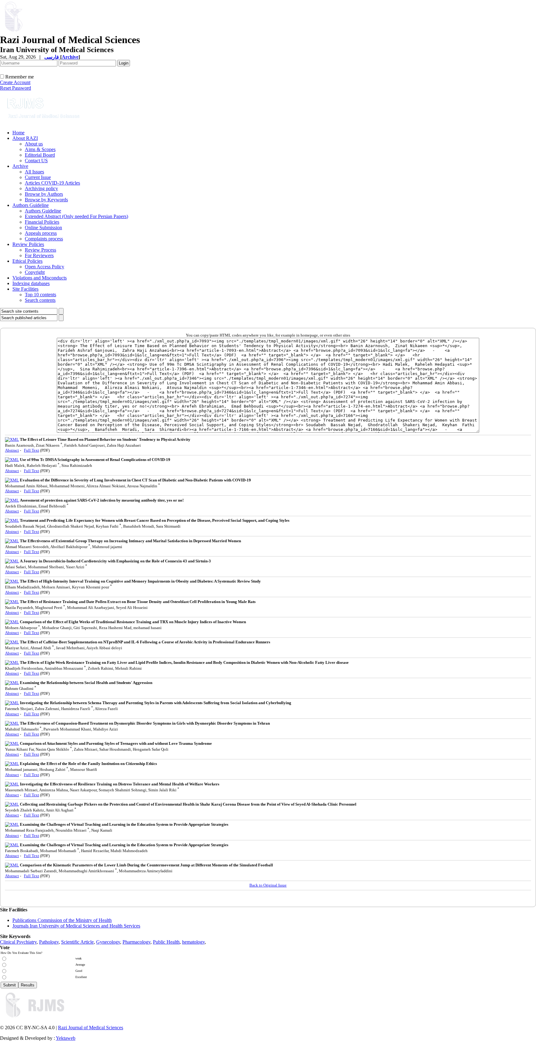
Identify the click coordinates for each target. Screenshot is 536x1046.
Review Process (40, 250)
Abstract (12, 450)
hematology (193, 942)
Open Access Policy (44, 266)
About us (34, 143)
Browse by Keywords (46, 199)
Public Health (166, 942)
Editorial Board (40, 155)
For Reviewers (39, 255)
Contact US (36, 160)
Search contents (40, 300)
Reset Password (15, 88)
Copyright (35, 272)
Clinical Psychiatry (18, 942)
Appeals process (41, 233)
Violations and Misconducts (39, 277)
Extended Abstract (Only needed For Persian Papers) (76, 216)
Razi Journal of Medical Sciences (90, 1027)
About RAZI (25, 138)
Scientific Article (77, 942)
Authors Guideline (30, 205)
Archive (20, 166)
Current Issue (38, 177)
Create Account (15, 82)
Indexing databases (31, 283)
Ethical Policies (27, 261)
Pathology (49, 942)
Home (18, 132)
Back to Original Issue (268, 885)
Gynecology (108, 942)
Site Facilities (25, 289)
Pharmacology (136, 942)
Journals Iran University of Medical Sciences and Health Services (76, 925)
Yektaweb (65, 1038)
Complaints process (44, 238)
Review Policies (28, 244)
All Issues (34, 171)
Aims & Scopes (40, 149)
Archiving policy (41, 188)
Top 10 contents (40, 294)
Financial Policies (42, 222)
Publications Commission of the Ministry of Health (62, 920)
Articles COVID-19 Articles (52, 183)
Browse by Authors (44, 194)
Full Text (31, 450)
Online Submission (43, 227)
